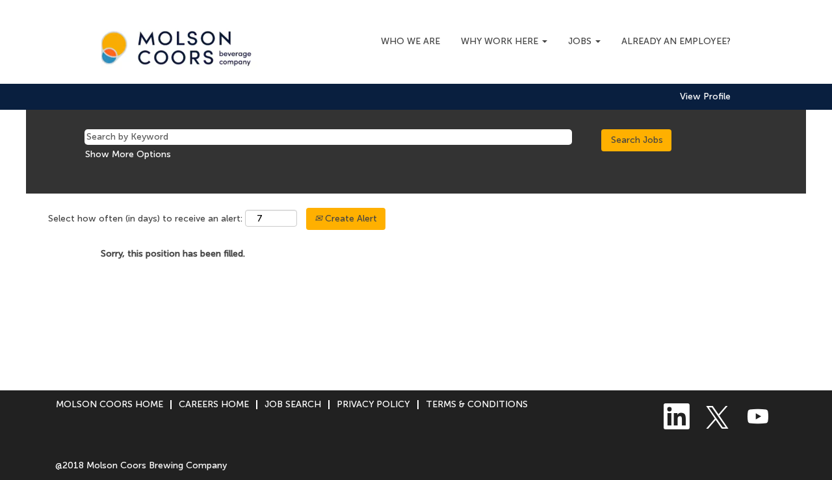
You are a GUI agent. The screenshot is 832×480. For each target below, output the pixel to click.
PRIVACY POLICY (373, 404)
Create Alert (349, 218)
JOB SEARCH (293, 404)
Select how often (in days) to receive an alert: (145, 218)
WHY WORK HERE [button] (501, 41)
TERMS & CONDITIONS (477, 404)
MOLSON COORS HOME (109, 404)
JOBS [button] (581, 41)
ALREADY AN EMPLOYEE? (676, 41)
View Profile (705, 97)
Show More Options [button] (128, 154)
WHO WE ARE (410, 41)
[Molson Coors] (180, 45)
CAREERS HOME (214, 404)
